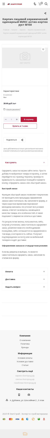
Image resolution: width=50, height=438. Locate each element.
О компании (25, 340)
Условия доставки (25, 361)
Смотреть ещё (25, 371)
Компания (25, 335)
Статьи (25, 365)
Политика (25, 343)
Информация (25, 353)
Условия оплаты (25, 358)
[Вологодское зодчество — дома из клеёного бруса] (25, 433)
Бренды (25, 347)
